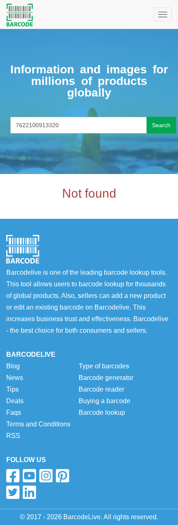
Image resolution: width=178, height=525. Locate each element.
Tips (12, 389)
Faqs (13, 412)
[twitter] (12, 492)
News (14, 377)
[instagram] (46, 475)
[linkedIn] (29, 492)
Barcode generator (106, 377)
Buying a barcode (104, 400)
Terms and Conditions (38, 424)
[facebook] (12, 475)
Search (161, 125)
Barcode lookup (102, 412)
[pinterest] (62, 475)
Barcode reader (101, 389)
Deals (15, 400)
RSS (13, 435)
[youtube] (29, 475)
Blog (13, 366)
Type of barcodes (104, 366)
